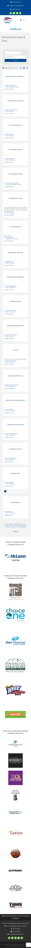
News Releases (18, 524)
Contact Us (14, 526)
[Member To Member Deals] (5, 492)
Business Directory (10, 524)
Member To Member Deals (20, 525)
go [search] (16, 60)
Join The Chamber (22, 526)
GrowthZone (21, 945)
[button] (3, 68)
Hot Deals (11, 525)
